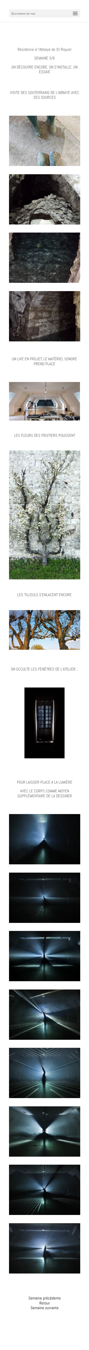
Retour (44, 1303)
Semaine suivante (45, 1307)
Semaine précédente (44, 1298)
